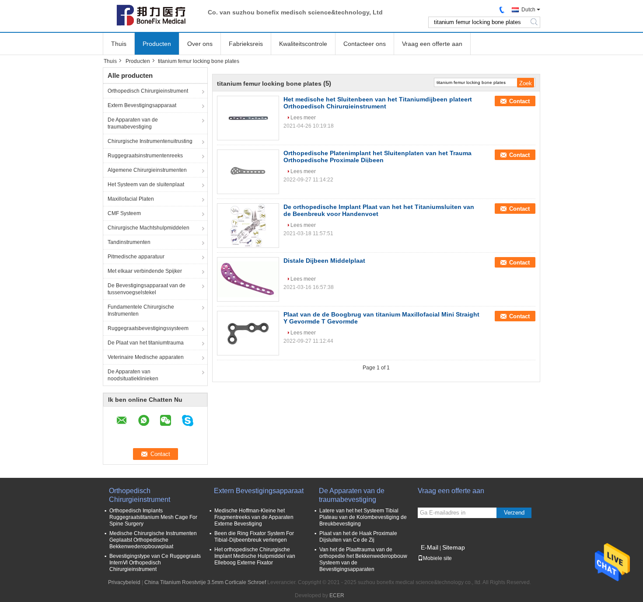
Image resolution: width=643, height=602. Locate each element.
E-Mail (429, 547)
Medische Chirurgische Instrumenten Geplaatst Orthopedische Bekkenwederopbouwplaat (153, 540)
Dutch (528, 10)
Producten (157, 43)
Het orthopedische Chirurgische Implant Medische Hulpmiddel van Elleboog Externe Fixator (254, 556)
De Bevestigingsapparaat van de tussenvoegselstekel (146, 289)
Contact (519, 101)
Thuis (118, 43)
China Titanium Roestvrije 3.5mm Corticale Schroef (205, 582)
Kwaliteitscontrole (303, 43)
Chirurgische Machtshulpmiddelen (148, 228)
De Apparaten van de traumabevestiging (133, 123)
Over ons (200, 43)
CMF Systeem (124, 213)
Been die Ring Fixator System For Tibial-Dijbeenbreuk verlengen (254, 536)
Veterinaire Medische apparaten (146, 357)
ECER (336, 595)
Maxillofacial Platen (131, 199)
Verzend (514, 512)
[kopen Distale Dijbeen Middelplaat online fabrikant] (248, 279)
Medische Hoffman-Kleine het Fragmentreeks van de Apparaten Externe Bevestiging (254, 517)
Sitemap (453, 547)
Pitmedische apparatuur (136, 257)
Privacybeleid (124, 582)
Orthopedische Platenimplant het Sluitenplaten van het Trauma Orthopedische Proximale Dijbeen (377, 157)
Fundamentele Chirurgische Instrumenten (141, 310)
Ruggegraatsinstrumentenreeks (145, 156)
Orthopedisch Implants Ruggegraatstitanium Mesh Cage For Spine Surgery (153, 517)
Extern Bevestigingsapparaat (142, 105)
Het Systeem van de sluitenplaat (146, 184)
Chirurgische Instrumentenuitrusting (150, 141)
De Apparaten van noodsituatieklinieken (133, 375)
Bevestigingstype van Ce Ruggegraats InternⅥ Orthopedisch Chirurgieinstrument (155, 562)
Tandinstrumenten (129, 242)
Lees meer (303, 118)
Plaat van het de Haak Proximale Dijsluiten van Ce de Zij (358, 536)
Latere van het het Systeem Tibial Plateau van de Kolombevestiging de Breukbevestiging (363, 517)
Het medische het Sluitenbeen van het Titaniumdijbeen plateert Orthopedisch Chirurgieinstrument (377, 103)
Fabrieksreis (246, 43)
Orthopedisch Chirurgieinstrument (148, 91)
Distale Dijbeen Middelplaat (324, 260)
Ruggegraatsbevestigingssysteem (148, 328)
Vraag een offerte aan (432, 43)
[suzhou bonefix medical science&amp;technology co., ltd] (151, 15)
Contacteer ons (364, 43)
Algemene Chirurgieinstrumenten (147, 170)
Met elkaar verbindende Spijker (145, 271)
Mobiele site (437, 558)
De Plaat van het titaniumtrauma (146, 343)
